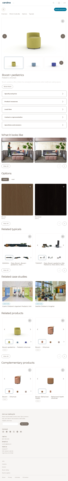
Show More (7, 86)
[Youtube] (21, 432)
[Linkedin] (10, 432)
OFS (3, 461)
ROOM (4, 467)
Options (24, 14)
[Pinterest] (17, 432)
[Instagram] (3, 432)
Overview (4, 14)
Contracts (17, 477)
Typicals (31, 14)
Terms (3, 477)
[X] (14, 432)
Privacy (10, 477)
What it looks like (14, 14)
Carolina (4, 464)
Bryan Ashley (5, 470)
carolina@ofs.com (6, 444)
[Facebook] (7, 432)
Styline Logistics (6, 473)
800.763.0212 (5, 439)
